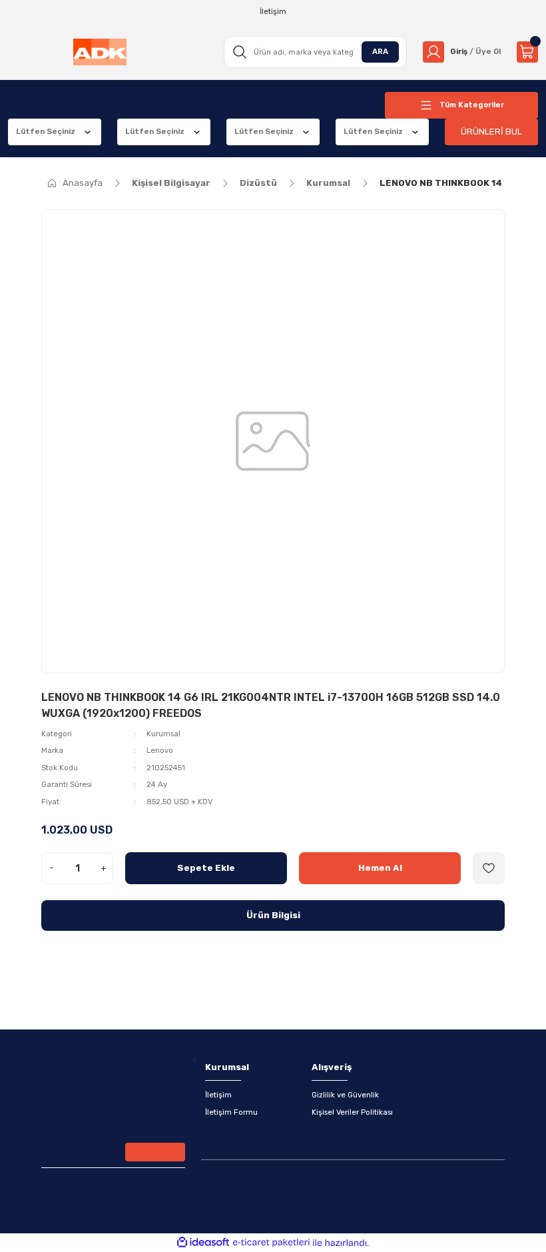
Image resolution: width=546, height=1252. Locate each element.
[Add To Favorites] (489, 868)
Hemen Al (380, 868)
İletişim (218, 1094)
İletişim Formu (231, 1112)
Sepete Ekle (206, 868)
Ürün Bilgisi (273, 915)
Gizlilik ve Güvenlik (345, 1094)
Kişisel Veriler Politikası (352, 1112)
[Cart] (527, 52)
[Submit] (155, 1152)
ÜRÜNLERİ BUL (491, 132)
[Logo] (100, 52)
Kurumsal (163, 733)
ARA (380, 51)
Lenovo (159, 750)
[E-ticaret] (271, 1243)
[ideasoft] (203, 1243)
